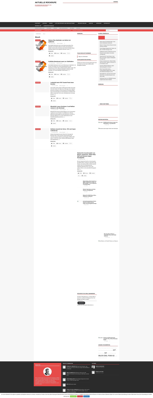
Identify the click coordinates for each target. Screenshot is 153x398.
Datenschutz (107, 23)
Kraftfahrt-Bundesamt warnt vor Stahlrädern (61, 61)
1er (105, 353)
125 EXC (103, 353)
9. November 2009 (54, 132)
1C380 (99, 350)
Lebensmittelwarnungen (39, 28)
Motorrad (72, 28)
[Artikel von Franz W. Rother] (93, 373)
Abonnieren (81, 302)
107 (114, 350)
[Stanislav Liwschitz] (64, 367)
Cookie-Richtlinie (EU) (49, 25)
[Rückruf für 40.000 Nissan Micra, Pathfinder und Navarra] (79, 196)
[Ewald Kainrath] (64, 374)
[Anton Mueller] (64, 380)
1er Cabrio (105, 357)
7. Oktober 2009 (106, 124)
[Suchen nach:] (112, 30)
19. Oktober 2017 (107, 237)
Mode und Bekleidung (63, 28)
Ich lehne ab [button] (80, 396)
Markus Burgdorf (60, 43)
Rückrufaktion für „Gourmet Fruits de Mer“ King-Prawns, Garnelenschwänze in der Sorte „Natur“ (108, 75)
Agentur (91, 23)
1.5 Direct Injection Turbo (104, 350)
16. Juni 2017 (86, 185)
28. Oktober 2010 (86, 197)
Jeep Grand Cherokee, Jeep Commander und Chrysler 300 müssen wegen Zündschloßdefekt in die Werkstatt (78, 367)
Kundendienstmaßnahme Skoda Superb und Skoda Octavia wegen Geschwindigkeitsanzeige (89, 202)
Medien (51, 23)
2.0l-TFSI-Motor (110, 350)
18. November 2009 (54, 109)
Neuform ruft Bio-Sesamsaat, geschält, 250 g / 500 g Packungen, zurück (110, 338)
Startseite (37, 23)
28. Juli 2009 (85, 191)
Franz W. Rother (99, 371)
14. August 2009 (86, 204)
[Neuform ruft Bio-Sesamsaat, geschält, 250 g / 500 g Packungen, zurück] (100, 337)
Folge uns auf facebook (84, 53)
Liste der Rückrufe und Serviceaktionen (64, 23)
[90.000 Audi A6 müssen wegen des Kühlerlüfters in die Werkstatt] (100, 122)
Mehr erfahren (86, 396)
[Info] (64, 385)
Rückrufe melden (82, 23)
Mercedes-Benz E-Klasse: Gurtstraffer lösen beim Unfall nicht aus (110, 234)
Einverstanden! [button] (73, 396)
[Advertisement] (90, 12)
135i (103, 357)
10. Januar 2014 (52, 63)
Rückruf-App (38, 25)
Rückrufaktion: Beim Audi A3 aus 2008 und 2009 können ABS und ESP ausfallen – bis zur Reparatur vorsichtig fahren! (78, 391)
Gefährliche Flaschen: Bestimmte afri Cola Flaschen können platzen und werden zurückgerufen (108, 53)
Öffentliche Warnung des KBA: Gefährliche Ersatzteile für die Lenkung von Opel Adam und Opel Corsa (78, 374)
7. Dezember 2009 (54, 85)
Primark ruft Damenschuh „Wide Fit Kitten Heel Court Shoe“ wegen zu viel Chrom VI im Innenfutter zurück (108, 62)
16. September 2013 (81, 159)
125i (107, 353)
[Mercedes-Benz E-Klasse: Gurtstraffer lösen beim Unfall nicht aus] (100, 235)
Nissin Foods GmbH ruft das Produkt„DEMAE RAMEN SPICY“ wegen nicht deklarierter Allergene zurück (107, 70)
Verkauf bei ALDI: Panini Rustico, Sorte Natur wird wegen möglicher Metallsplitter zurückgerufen (107, 57)
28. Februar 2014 (52, 43)
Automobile (49, 28)
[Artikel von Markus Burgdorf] (93, 367)
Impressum (98, 23)
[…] (70, 49)
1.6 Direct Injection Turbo (112, 353)
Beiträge (45, 23)
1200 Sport (99, 357)
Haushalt (55, 28)
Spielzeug (78, 28)
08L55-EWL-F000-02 (106, 356)
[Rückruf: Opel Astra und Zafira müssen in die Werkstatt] (79, 190)
